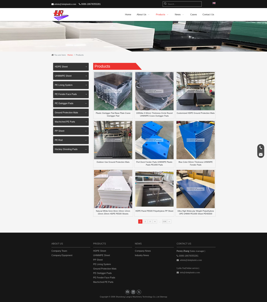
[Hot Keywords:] (165, 4)
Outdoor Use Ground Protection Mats (113, 162)
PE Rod (59, 140)
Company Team (59, 251)
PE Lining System (63, 85)
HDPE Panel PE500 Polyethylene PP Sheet (154, 211)
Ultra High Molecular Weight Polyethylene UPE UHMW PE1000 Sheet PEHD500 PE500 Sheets (195, 212)
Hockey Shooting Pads (66, 149)
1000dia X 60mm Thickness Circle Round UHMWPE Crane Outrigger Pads (154, 114)
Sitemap (163, 297)
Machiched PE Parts (65, 122)
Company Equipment (61, 255)
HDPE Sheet (61, 66)
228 (164, 221)
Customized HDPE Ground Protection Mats (196, 113)
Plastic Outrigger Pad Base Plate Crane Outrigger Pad (113, 114)
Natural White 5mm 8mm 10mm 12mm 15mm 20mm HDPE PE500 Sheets (113, 212)
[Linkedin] (133, 292)
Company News (143, 251)
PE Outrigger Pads (64, 103)
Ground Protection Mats (66, 112)
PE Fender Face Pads (66, 94)
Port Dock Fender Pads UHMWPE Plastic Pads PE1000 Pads (154, 163)
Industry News (142, 255)
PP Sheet (59, 131)
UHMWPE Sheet (63, 76)
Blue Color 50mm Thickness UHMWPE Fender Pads (196, 163)
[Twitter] (139, 292)
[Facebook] (127, 292)
